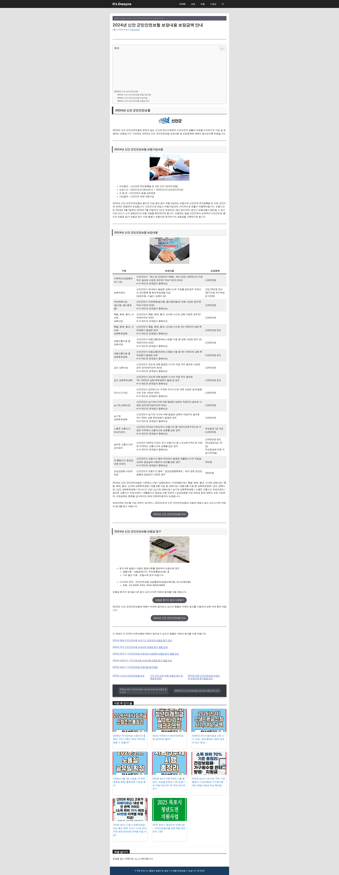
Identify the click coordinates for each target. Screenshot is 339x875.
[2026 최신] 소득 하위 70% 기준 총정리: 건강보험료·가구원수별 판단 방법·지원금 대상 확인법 (208, 782)
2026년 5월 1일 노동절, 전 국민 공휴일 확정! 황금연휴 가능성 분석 (129, 782)
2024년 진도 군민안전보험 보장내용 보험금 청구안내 (197, 691)
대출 (202, 4)
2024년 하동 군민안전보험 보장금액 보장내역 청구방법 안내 (204, 677)
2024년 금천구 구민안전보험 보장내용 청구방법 (135, 667)
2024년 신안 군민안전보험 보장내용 (132, 98)
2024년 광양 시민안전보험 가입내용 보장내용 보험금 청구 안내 (143, 690)
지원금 (213, 4)
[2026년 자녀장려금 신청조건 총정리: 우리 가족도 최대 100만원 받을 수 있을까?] (130, 730)
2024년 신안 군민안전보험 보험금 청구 (133, 101)
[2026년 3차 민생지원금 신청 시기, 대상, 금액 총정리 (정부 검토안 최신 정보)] (209, 730)
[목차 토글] (221, 48)
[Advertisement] (169, 69)
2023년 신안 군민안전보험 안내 (169, 514)
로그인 (138, 858)
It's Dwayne (122, 4)
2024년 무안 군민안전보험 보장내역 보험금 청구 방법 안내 (140, 647)
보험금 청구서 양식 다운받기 (169, 600)
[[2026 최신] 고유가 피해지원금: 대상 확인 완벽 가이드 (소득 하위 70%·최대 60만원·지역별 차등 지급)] (130, 819)
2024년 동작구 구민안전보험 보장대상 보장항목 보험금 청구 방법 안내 (146, 654)
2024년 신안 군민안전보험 (126, 91)
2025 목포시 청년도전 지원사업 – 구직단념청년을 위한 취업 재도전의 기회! (169, 828)
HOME (182, 4)
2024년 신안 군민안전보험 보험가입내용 (134, 95)
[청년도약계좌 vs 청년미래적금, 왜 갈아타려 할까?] (169, 730)
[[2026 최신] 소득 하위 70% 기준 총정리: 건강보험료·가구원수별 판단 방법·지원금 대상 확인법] (209, 773)
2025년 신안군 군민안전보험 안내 (128, 676)
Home (117, 18)
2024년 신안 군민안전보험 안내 (169, 618)
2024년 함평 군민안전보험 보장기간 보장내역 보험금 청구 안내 (142, 640)
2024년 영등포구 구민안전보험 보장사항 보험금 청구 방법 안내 (142, 660)
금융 (193, 4)
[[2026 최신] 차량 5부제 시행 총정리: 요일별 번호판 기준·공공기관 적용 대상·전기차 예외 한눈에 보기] (169, 773)
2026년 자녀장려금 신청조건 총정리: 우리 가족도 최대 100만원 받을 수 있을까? (129, 739)
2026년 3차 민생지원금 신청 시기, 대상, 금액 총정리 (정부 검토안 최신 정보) (208, 739)
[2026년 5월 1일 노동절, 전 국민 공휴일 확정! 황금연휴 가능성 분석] (130, 773)
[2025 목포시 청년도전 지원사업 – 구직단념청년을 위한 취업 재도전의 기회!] (169, 819)
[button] (222, 4)
